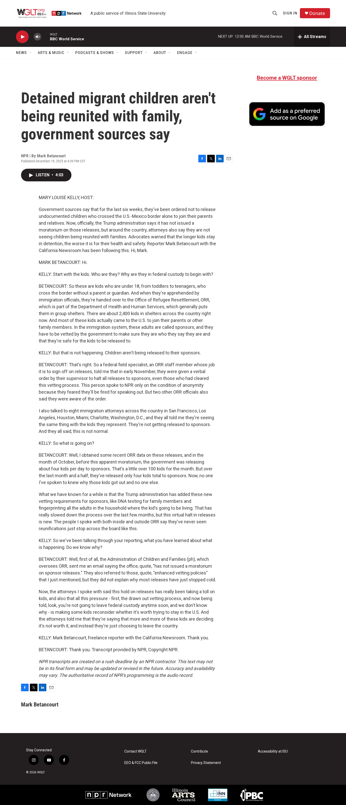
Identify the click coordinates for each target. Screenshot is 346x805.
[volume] (37, 37)
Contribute (199, 751)
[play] (22, 37)
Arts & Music (51, 53)
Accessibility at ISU (273, 751)
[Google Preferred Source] (287, 114)
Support (134, 53)
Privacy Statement (206, 763)
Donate (317, 13)
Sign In (290, 13)
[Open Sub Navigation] (31, 53)
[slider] (45, 36)
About (159, 53)
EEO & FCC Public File (141, 763)
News (21, 53)
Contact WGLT (135, 751)
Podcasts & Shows (94, 53)
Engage (185, 53)
